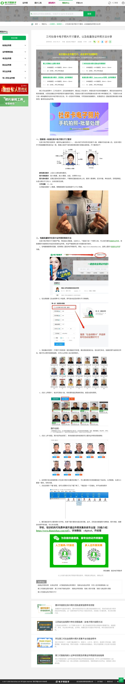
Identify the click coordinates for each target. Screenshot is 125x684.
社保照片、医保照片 (56, 24)
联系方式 (110, 681)
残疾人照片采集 (89, 588)
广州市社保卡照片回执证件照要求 (93, 63)
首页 (36, 24)
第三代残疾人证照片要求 (51, 63)
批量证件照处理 (43, 585)
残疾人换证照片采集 (104, 588)
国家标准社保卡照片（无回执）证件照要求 (58, 77)
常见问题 (14, 38)
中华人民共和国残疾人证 (99, 585)
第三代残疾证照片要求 (45, 588)
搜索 (89, 13)
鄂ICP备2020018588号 (40, 681)
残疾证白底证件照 (83, 585)
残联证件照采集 (77, 588)
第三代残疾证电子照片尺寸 (47, 592)
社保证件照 (54, 585)
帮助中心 (44, 24)
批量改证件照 (114, 241)
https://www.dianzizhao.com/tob (52, 530)
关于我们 (100, 681)
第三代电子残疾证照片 (62, 588)
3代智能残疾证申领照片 (67, 585)
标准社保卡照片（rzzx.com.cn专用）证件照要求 (99, 77)
